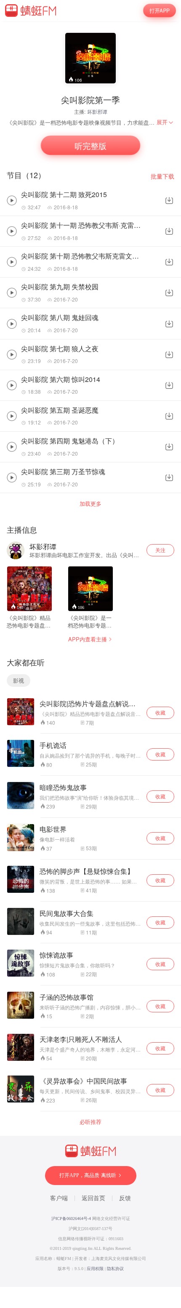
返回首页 (93, 1198)
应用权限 (95, 1268)
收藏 (160, 712)
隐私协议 (115, 1268)
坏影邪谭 (97, 111)
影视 (18, 680)
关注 (160, 549)
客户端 (59, 1198)
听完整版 (90, 145)
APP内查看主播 (87, 639)
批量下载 (162, 176)
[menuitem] (165, 122)
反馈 (125, 1198)
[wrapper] (90, 654)
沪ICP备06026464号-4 (71, 1218)
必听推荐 (90, 1122)
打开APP (159, 10)
